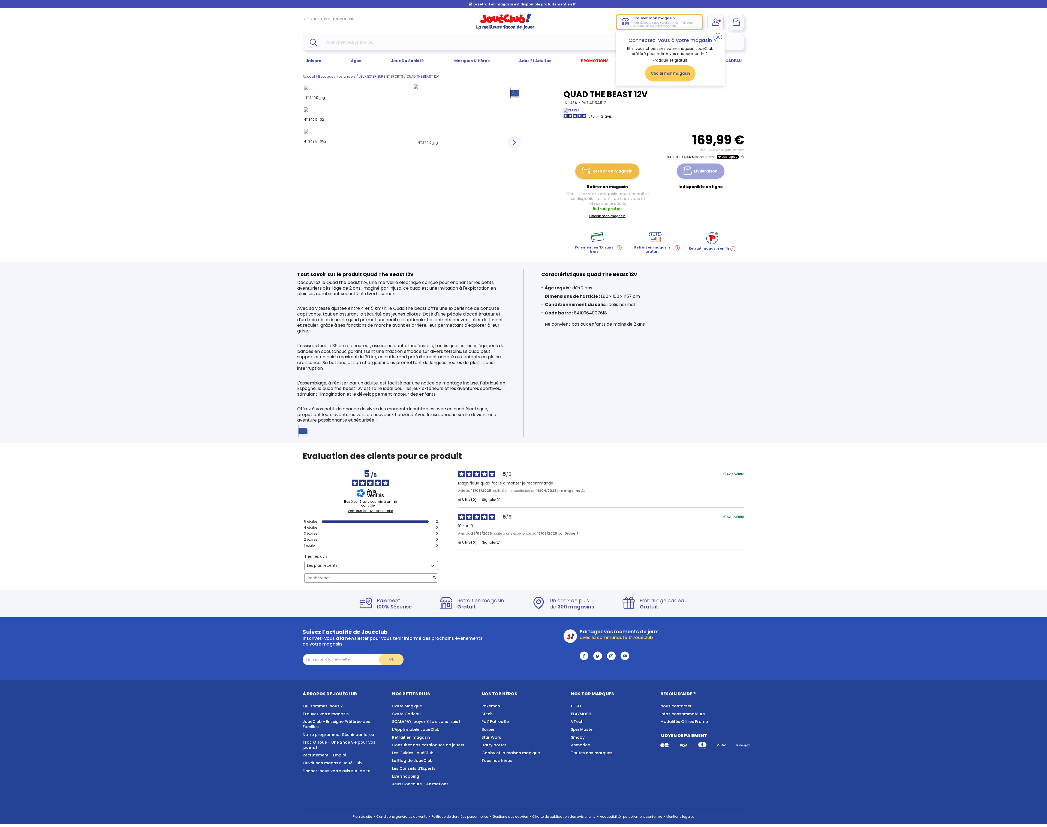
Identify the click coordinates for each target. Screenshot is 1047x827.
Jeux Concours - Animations (420, 784)
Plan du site (362, 816)
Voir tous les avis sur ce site (370, 511)
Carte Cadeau (406, 714)
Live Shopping (405, 776)
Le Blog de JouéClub (412, 760)
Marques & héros (472, 60)
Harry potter (494, 745)
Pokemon (491, 706)
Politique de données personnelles (460, 816)
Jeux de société (408, 60)
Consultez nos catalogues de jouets (428, 745)
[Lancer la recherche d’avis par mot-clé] (434, 578)
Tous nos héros (497, 760)
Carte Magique (407, 706)
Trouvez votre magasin (326, 714)
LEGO (576, 706)
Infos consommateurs (682, 714)
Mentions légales (680, 816)
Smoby (578, 737)
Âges (356, 60)
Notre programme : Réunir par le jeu (338, 734)
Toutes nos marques (591, 753)
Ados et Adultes (535, 60)
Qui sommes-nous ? (323, 706)
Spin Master (582, 729)
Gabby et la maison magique (511, 753)
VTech (577, 721)
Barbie (488, 729)
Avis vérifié (735, 473)
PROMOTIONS (343, 19)
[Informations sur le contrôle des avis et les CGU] (395, 502)
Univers (313, 60)
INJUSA (571, 102)
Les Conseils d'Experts (413, 768)
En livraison (706, 171)
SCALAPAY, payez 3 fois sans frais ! (426, 721)
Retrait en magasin (411, 737)
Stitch (487, 714)
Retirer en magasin (612, 171)
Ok (391, 659)
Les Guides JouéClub (413, 753)
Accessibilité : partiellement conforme (631, 816)
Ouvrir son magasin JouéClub (332, 763)
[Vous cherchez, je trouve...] (313, 42)
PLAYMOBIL (581, 714)
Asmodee (580, 745)
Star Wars (491, 737)
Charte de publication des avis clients (563, 816)
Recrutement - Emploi (324, 755)
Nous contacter (676, 706)
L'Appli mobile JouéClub (416, 729)
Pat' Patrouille (495, 721)
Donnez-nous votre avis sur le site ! (337, 771)
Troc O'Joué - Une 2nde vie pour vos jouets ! (339, 745)
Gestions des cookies (510, 816)
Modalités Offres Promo (684, 721)
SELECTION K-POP (316, 19)
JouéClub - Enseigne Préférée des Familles (336, 724)
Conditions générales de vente (401, 816)
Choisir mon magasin (670, 73)
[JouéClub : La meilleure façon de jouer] (505, 28)
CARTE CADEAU (726, 60)
